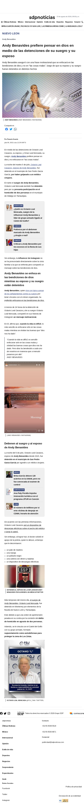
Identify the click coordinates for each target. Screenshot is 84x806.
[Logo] (42, 17)
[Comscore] (77, 713)
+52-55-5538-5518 (49, 726)
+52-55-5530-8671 (49, 732)
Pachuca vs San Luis (30, 26)
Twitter (4, 794)
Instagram (6, 800)
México (20, 22)
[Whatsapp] (15, 129)
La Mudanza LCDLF (74, 26)
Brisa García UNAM (10, 26)
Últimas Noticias (10, 22)
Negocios (69, 22)
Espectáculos (7, 773)
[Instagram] (9, 713)
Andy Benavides (9, 39)
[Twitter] (11, 129)
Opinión (40, 22)
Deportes (60, 22)
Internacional (30, 22)
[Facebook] (6, 129)
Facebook (6, 788)
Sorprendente (7, 767)
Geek (4, 779)
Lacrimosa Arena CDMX (53, 26)
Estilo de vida (49, 22)
